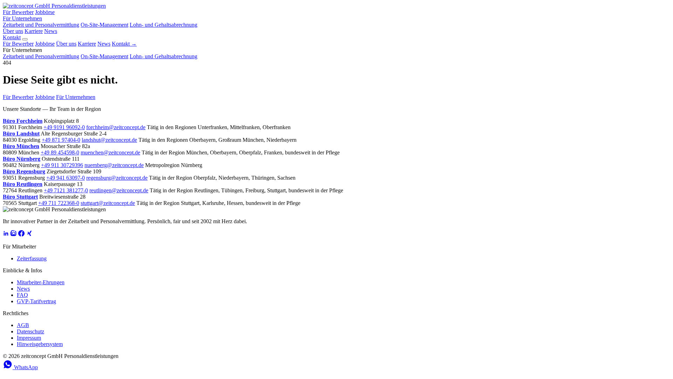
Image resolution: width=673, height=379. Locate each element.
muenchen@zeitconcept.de (110, 152)
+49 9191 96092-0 (64, 127)
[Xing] (29, 235)
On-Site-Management (104, 25)
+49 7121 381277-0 (66, 190)
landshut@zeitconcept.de (109, 140)
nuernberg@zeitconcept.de (114, 165)
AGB (23, 325)
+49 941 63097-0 (65, 178)
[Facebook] (21, 235)
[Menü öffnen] (25, 39)
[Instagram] (14, 235)
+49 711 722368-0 (58, 203)
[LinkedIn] (6, 235)
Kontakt (12, 37)
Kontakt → (124, 44)
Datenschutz (30, 331)
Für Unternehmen (22, 18)
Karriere (34, 31)
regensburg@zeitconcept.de (117, 178)
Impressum (29, 338)
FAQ (22, 295)
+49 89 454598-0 (60, 152)
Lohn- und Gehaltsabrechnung (163, 25)
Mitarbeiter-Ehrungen (40, 282)
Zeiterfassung (32, 258)
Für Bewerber (18, 12)
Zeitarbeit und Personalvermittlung (41, 25)
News (50, 31)
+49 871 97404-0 (61, 140)
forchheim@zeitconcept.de (115, 127)
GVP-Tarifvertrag (36, 301)
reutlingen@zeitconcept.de (118, 190)
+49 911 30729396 (62, 165)
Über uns (13, 31)
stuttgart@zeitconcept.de (108, 203)
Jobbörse (45, 12)
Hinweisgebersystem (40, 344)
